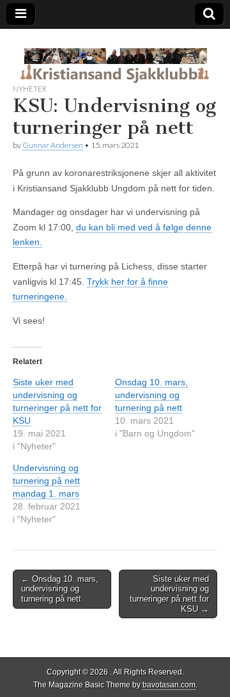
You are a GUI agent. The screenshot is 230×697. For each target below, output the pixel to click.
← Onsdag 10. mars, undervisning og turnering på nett (59, 589)
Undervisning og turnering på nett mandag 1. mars (46, 481)
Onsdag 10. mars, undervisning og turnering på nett (151, 395)
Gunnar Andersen (52, 145)
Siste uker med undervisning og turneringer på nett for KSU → (169, 594)
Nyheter (30, 88)
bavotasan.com (168, 684)
